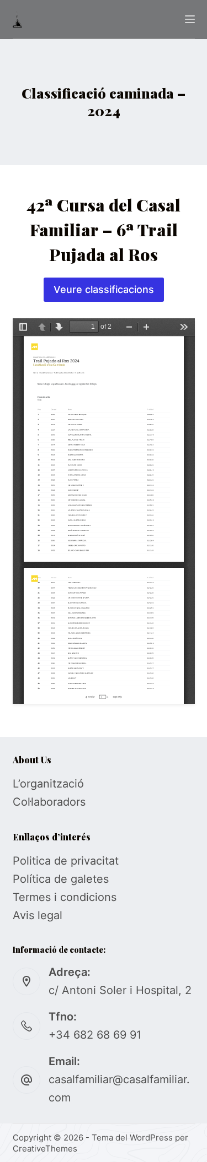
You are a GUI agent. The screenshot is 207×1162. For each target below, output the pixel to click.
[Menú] (190, 19)
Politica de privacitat (66, 860)
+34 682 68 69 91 (95, 1034)
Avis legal (37, 915)
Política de (42, 879)
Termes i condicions (64, 897)
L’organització (48, 783)
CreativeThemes (45, 1148)
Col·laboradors (49, 801)
